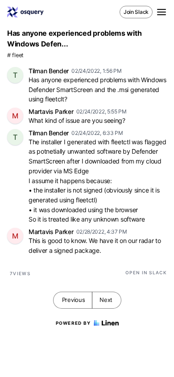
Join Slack (136, 11)
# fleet (15, 55)
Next (105, 299)
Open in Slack (146, 272)
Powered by (73, 323)
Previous (73, 299)
